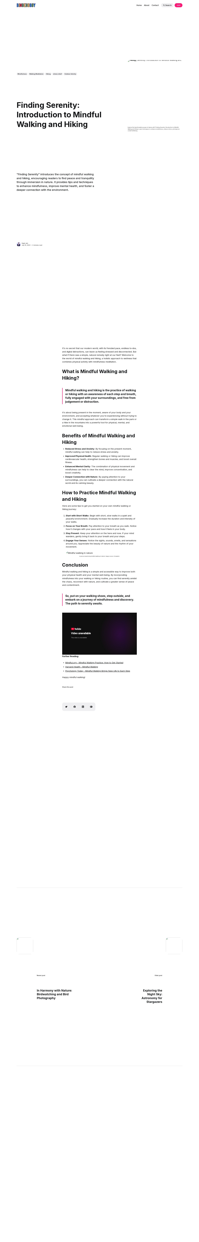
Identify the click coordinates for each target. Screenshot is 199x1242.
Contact (155, 5)
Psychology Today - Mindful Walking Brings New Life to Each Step (97, 671)
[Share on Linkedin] (83, 707)
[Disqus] (99, 1191)
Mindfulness (22, 74)
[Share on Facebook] (74, 707)
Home (139, 5)
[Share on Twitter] (66, 707)
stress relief (57, 74)
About (146, 5)
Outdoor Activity (70, 74)
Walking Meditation (36, 74)
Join (178, 5)
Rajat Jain (25, 243)
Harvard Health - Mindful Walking (81, 667)
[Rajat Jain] (19, 244)
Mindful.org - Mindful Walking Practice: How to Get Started (94, 662)
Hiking (48, 74)
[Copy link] (91, 707)
